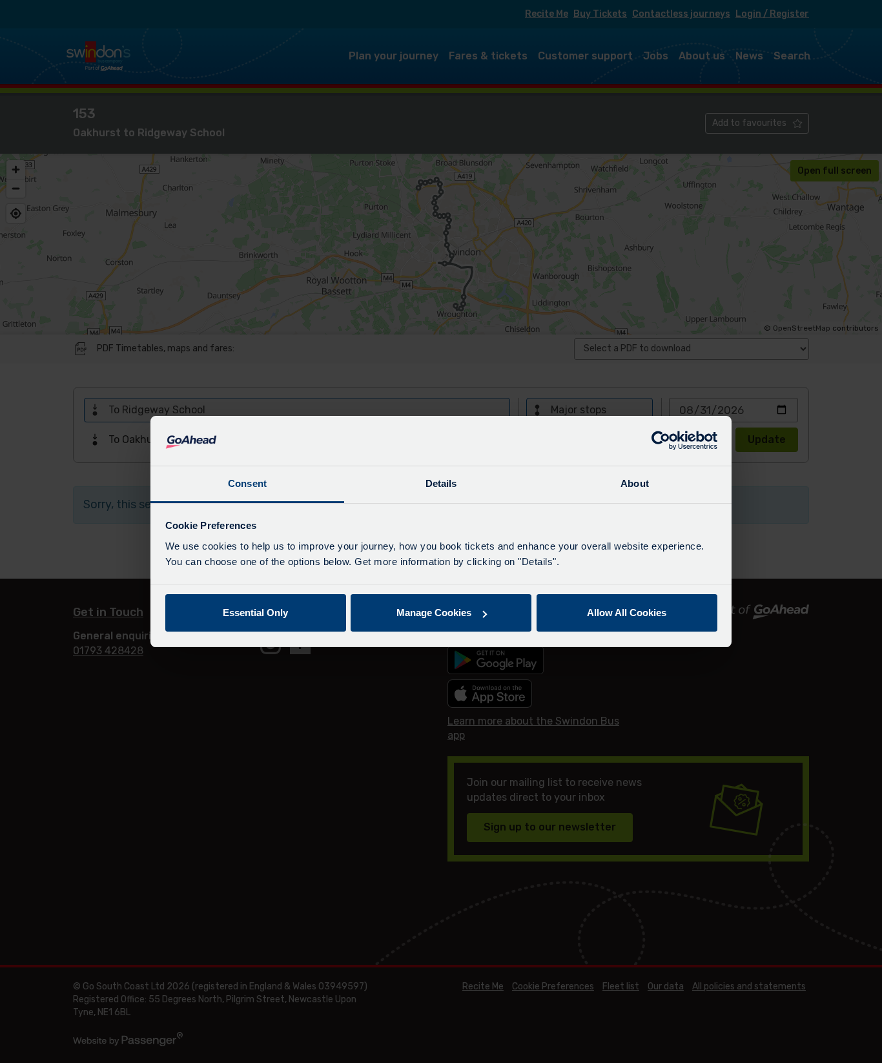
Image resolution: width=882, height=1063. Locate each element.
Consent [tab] (247, 483)
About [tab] (634, 483)
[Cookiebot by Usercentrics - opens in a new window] (660, 441)
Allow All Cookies (626, 612)
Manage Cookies (433, 612)
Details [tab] (441, 483)
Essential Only (255, 612)
